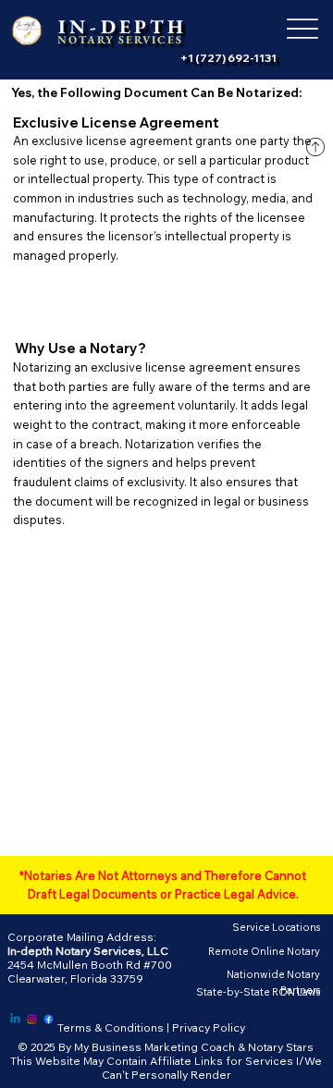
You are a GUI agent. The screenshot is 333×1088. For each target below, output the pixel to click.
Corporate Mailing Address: (81, 937)
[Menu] (302, 29)
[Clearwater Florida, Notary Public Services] (15, 1019)
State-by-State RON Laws (258, 991)
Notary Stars (281, 1047)
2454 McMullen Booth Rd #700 (89, 965)
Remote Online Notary (264, 951)
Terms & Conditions (110, 1027)
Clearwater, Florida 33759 (75, 978)
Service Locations (276, 927)
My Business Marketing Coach (154, 1047)
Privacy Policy (208, 1027)
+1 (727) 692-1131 (228, 58)
